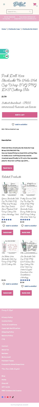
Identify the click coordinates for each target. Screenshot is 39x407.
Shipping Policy (8, 332)
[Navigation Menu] (4, 4)
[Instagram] (5, 397)
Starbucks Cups (14, 29)
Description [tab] (6, 140)
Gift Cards (6, 387)
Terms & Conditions (9, 325)
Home (4, 29)
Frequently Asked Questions (13, 364)
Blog (3, 376)
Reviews (5, 353)
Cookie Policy (7, 321)
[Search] (30, 11)
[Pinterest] (10, 397)
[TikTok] (13, 397)
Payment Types (8, 361)
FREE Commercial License (11, 391)
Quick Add (7, 232)
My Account (6, 357)
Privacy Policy (7, 317)
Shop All (5, 383)
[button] (7, 220)
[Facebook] (2, 397)
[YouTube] (8, 397)
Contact (5, 346)
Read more (7, 168)
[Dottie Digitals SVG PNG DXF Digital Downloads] (19, 4)
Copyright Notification (11, 328)
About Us (5, 350)
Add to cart (19, 115)
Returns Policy (7, 336)
